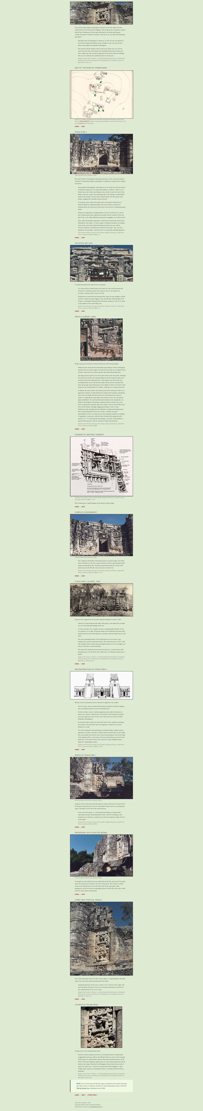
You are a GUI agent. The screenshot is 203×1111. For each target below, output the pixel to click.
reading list (81, 123)
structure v (92, 1095)
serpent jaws (82, 364)
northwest (105, 714)
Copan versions (87, 1069)
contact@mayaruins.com (96, 1107)
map (83, 126)
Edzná (94, 714)
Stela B (80, 1066)
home (77, 126)
